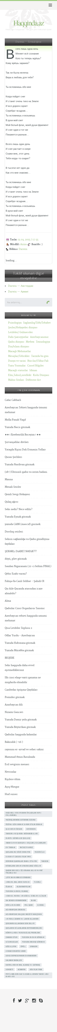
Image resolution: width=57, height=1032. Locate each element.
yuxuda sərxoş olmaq (17, 891)
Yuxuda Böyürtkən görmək (20, 727)
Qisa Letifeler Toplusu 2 (18, 628)
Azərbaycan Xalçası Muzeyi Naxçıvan (24, 914)
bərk (33, 900)
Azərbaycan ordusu (15, 909)
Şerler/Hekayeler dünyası (22, 327)
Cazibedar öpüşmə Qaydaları (21, 689)
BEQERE (9, 657)
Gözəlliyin (11, 946)
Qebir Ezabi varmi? (16, 573)
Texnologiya (43, 341)
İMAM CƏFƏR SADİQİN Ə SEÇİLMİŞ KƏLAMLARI (26, 843)
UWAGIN (33, 946)
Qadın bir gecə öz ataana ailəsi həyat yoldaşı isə (24, 871)
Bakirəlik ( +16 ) (14, 742)
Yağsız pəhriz (26, 847)
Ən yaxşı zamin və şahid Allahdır (22, 919)
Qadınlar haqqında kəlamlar (21, 734)
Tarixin (44, 861)
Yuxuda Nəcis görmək (17, 427)
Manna (9, 479)
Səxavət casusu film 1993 (18, 856)
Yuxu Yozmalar (17, 365)
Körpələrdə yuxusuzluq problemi (23, 933)
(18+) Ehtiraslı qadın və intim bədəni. (26, 472)
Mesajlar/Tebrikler (19, 356)
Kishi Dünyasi (41, 375)
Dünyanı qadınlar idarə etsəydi (21, 861)
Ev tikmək (10, 847)
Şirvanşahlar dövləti (16, 442)
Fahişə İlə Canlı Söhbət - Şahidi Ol (24, 581)
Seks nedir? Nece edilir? (18, 509)
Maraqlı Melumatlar (19, 351)
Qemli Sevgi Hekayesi (17, 494)
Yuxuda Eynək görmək (18, 516)
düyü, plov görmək (16, 558)
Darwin (23, 249)
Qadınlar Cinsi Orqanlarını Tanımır (25, 608)
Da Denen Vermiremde (16, 900)
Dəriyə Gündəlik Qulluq (18, 838)
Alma (8, 600)
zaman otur (11, 937)
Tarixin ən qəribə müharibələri (22, 833)
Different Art (33, 379)
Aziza (23, 244)
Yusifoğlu (40, 852)
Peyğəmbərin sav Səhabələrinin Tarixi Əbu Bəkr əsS (27, 975)
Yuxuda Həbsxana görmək (20, 643)
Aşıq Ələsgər (12, 786)
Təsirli (37, 882)
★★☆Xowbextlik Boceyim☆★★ (23, 434)
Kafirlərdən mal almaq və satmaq (23, 965)
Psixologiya (15, 322)
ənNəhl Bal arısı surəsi (18, 882)
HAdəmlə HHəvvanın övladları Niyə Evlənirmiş (23, 814)
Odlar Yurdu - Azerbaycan (20, 635)
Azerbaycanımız (39, 337)
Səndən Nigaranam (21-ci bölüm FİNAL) (28, 566)
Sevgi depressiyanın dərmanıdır (21, 956)
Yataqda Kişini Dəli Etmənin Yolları (25, 449)
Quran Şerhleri (13, 457)
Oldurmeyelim (23, 886)
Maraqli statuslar (18, 370)
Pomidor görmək (15, 697)
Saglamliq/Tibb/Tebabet (37, 322)
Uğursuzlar (12, 942)
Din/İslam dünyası (18, 346)
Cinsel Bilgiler (35, 365)
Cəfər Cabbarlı (13, 400)
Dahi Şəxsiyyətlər (18, 337)
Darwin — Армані (18, 291)
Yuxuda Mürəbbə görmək (19, 650)
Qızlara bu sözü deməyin (18, 852)
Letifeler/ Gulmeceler (20, 332)
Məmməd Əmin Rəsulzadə (20, 756)
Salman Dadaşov (14, 960)
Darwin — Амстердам (20, 285)
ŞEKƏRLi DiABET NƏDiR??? (21, 551)
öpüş (23, 946)
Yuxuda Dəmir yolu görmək (21, 719)
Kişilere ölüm (12, 779)
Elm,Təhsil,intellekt (19, 375)
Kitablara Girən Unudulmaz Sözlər (23, 866)
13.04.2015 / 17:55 (28, 239)
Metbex (30, 341)
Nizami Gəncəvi (14, 712)
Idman (33, 370)
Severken (30, 829)
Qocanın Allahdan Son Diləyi (20, 923)
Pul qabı (29, 905)
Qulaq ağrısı (11, 501)
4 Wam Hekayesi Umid (16, 951)
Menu (49, 5)
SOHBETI (9, 969)
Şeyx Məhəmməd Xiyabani (18, 877)
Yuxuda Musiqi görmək (33, 942)
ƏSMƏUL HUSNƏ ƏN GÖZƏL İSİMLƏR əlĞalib (26, 896)
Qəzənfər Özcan (14, 829)
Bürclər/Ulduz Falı (37, 360)
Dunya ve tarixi (17, 360)
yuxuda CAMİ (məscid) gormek (22, 524)
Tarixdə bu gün (39, 356)
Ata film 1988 (36, 969)
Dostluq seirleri (14, 531)
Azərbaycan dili (14, 704)
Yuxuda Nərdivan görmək (19, 464)
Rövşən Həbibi (13, 905)
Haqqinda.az (28, 22)
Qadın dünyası (16, 341)
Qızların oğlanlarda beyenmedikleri (24, 928)
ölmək (9, 886)
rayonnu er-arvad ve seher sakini (24, 749)
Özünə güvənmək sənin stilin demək (24, 824)
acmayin (21, 969)
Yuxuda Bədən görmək (33, 937)
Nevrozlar (10, 771)
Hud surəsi (11, 794)
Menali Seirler (13, 486)
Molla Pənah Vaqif (15, 419)
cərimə (40, 905)
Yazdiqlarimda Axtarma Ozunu (21, 820)
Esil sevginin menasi (17, 764)
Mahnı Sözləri (16, 379)
